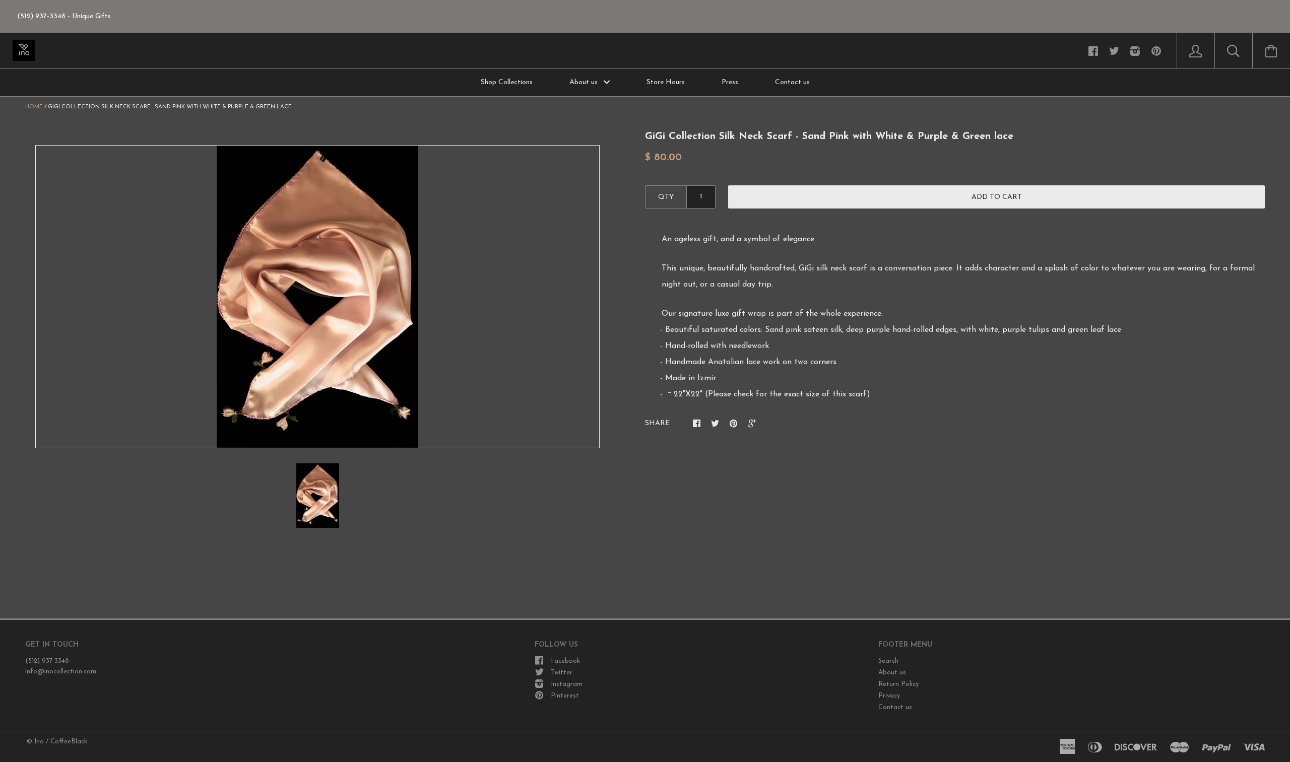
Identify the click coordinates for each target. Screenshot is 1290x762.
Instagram (567, 684)
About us (584, 82)
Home (34, 107)
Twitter (561, 672)
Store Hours (666, 82)
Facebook (565, 661)
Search (888, 661)
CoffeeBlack (68, 741)
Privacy (889, 695)
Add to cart (997, 197)
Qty (666, 197)
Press (730, 82)
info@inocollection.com (60, 671)
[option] (317, 296)
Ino (39, 741)
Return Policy (898, 684)
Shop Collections (507, 82)
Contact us (792, 82)
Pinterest (565, 695)
